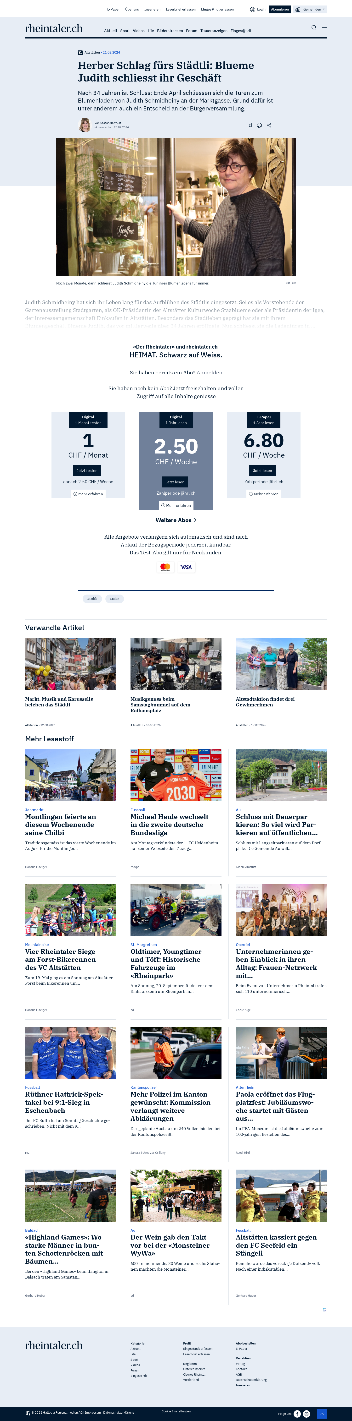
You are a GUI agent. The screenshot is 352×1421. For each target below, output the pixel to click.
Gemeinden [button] (312, 9)
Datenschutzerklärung (251, 1380)
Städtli (92, 599)
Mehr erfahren (90, 494)
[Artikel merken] (249, 124)
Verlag (240, 1364)
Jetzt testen (87, 470)
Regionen (190, 1364)
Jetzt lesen (174, 482)
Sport (125, 30)
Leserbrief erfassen (181, 9)
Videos (139, 30)
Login (261, 9)
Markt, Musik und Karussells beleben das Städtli (59, 702)
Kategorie (137, 1343)
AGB (239, 1374)
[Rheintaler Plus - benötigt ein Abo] (80, 52)
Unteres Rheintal (194, 1369)
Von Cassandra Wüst (108, 123)
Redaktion (243, 1358)
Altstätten (92, 52)
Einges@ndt (241, 30)
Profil (187, 1343)
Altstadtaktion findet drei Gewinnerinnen (265, 702)
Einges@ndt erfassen (217, 9)
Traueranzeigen (213, 30)
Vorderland (191, 1380)
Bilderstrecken (170, 30)
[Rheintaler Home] (54, 27)
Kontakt (241, 1369)
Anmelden (209, 372)
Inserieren (152, 9)
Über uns (132, 9)
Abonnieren (280, 9)
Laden (114, 599)
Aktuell (110, 30)
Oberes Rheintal (194, 1374)
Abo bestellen (246, 1343)
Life (151, 30)
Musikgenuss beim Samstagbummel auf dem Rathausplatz (160, 705)
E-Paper (113, 9)
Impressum (93, 1412)
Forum (191, 30)
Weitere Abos (174, 520)
